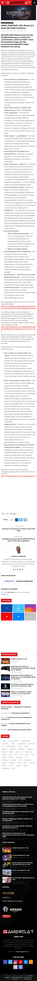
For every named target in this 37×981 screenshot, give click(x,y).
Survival (4, 765)
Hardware (30, 749)
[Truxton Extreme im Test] (6, 857)
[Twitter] (10, 962)
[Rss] (31, 962)
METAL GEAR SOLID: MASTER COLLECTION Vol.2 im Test (22, 863)
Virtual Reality (6, 768)
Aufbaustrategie (22, 743)
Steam (25, 762)
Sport (19, 762)
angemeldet (10, 592)
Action (4, 741)
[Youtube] (20, 962)
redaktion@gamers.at (22, 951)
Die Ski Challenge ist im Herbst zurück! (19, 729)
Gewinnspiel (21, 749)
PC (7, 513)
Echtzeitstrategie (11, 746)
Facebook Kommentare (24, 581)
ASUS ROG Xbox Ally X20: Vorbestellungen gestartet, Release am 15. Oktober (23, 668)
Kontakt (31, 975)
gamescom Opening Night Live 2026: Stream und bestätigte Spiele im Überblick (23, 677)
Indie (17, 752)
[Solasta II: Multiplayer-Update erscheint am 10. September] (5, 694)
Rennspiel (13, 760)
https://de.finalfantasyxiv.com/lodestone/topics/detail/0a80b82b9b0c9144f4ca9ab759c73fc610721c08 (18, 329)
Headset (4, 752)
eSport (20, 746)
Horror (11, 752)
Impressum (8, 977)
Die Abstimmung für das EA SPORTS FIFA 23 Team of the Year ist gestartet (18, 540)
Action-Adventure (13, 741)
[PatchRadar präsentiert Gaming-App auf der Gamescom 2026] (5, 686)
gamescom (12, 749)
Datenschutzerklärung (17, 977)
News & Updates (9, 22)
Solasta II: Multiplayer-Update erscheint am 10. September (21, 692)
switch (11, 765)
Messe (26, 754)
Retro (20, 760)
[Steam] (15, 967)
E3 (2, 746)
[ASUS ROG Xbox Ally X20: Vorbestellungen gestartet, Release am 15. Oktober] (5, 669)
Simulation (12, 762)
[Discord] (20, 967)
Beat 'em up (32, 743)
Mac (16, 754)
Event (26, 746)
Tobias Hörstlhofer (19, 881)
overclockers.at (28, 979)
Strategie (32, 762)
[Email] (26, 962)
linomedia (15, 979)
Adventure (5, 743)
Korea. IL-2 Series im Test (21, 870)
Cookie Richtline (28, 977)
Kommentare (9, 581)
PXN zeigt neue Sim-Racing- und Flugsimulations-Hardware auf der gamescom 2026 (18, 834)
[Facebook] (5, 962)
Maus (21, 754)
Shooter (4, 762)
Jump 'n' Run (28, 752)
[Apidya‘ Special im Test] (5, 661)
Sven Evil (15, 661)
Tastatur (18, 765)
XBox (14, 768)
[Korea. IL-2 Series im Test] (6, 872)
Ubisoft (25, 765)
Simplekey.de (6, 897)
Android (13, 743)
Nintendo (10, 757)
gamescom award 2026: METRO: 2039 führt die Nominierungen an (17, 827)
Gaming (3, 22)
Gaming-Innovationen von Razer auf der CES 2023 (18, 530)
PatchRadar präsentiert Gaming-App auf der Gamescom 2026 (22, 685)
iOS (22, 752)
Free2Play (4, 749)
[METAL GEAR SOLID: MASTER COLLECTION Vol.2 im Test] (6, 865)
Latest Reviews (8, 842)
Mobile (4, 757)
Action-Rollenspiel (26, 741)
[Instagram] (15, 962)
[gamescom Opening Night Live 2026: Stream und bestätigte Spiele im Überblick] (5, 677)
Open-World (19, 757)
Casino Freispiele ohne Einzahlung (12, 901)
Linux (10, 754)
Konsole (4, 754)
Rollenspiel (13, 513)
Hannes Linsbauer (8, 30)
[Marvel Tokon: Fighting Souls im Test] (6, 880)
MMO (3, 513)
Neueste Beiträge (9, 654)
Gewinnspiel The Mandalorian (20, 713)
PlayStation (5, 760)
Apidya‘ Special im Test (19, 659)
